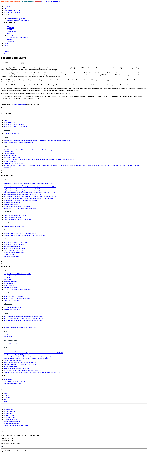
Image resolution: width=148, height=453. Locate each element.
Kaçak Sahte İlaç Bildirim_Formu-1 (14, 124)
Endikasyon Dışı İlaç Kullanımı (12, 202)
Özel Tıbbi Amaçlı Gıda (11, 340)
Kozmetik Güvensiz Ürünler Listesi (14, 226)
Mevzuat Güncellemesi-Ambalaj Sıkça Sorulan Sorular (20, 233)
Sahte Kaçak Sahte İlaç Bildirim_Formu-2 (16, 126)
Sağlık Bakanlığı (8, 379)
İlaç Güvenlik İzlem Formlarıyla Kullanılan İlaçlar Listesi (20, 208)
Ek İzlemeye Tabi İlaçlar (11, 204)
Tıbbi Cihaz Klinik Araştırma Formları (15, 215)
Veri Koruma (28, 1)
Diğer (5, 146)
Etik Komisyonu (8, 410)
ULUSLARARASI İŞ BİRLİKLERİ (12, 12)
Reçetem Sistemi (9, 152)
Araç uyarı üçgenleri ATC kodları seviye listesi (17, 289)
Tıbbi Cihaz (7, 212)
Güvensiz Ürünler (9, 254)
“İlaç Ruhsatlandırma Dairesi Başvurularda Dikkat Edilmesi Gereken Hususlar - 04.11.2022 (30, 198)
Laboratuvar (8, 324)
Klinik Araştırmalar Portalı (11, 419)
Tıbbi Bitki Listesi (8, 335)
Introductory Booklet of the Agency (14, 163)
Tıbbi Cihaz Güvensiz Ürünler (12, 217)
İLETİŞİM (6, 43)
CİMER (5, 399)
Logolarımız (7, 427)
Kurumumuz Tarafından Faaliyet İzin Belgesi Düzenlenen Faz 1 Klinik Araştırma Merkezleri (30, 357)
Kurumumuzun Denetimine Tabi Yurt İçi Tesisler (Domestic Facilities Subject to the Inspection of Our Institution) (37, 141)
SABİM (5, 401)
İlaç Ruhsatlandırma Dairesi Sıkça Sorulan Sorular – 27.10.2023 (22, 191)
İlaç (5, 53)
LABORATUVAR (11, 32)
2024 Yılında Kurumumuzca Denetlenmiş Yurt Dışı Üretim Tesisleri (23, 320)
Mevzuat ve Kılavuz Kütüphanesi (16, 18)
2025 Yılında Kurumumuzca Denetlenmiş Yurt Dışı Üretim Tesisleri (23, 317)
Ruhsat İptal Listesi (9, 283)
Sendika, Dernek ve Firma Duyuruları (14, 248)
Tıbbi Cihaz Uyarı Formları (11, 300)
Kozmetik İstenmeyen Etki (11, 133)
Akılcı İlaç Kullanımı (46, 1)
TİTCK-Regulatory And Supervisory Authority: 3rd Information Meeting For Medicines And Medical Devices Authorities (39, 159)
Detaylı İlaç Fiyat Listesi (10, 282)
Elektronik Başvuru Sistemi (11, 423)
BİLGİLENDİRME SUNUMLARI (12, 10)
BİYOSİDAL (10, 36)
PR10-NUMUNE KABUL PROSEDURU (14, 250)
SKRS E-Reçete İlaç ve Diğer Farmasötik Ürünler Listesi (20, 364)
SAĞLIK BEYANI (11, 41)
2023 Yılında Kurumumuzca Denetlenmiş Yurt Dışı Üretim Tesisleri (23, 318)
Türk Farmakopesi (9, 411)
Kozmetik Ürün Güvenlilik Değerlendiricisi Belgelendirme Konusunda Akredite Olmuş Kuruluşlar (32, 372)
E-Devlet (6, 395)
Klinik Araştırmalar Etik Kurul (12, 307)
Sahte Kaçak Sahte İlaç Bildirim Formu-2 (16, 242)
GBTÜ (5, 331)
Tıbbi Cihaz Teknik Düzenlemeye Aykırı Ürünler (18, 219)
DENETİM (9, 34)
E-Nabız (6, 393)
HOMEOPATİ (10, 39)
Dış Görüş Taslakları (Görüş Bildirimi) (18, 20)
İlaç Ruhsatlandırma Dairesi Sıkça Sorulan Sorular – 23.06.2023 (22, 195)
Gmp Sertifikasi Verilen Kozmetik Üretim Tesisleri (18, 143)
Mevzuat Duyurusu (10, 230)
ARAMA (6, 45)
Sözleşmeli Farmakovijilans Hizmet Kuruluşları (17, 368)
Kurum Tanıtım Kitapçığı (11, 161)
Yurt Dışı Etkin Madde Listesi (12, 276)
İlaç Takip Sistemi (9, 413)
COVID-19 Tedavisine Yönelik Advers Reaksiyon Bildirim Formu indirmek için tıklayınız (29, 150)
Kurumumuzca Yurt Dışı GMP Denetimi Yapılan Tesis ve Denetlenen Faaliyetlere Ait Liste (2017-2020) (34, 353)
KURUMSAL (7, 9)
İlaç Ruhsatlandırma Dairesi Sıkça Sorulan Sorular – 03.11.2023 (22, 189)
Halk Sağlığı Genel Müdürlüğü (12, 383)
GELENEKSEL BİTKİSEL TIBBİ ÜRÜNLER (17, 37)
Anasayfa (6, 52)
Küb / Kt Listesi (8, 280)
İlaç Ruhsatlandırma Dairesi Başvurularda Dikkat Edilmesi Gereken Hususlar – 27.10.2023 (30, 193)
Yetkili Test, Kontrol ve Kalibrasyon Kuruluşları (17, 298)
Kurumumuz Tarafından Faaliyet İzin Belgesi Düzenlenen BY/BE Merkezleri (26, 359)
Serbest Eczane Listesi (10, 366)
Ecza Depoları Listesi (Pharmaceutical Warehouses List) (20, 362)
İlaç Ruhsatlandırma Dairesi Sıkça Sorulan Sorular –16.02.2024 (22, 185)
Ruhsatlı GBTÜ (8, 337)
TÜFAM (38, 1)
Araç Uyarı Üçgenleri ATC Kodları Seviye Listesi (17, 274)
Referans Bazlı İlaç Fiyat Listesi (13, 361)
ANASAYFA (7, 7)
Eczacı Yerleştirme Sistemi (12, 421)
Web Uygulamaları (9, 154)
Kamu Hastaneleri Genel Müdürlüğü (14, 381)
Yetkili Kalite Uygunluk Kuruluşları (13, 296)
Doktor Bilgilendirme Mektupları (13, 246)
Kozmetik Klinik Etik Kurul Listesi (13, 309)
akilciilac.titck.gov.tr (20, 105)
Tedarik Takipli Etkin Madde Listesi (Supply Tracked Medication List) (24, 370)
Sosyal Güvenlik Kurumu (11, 385)
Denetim (6, 137)
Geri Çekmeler (11, 1)
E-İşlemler (7, 397)
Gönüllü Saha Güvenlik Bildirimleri (14, 252)
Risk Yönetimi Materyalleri (11, 256)
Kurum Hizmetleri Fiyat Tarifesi (13, 351)
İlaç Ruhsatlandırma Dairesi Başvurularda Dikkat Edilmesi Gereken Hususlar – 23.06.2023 (30, 196)
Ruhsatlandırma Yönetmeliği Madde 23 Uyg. (17, 206)
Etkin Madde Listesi (9, 285)
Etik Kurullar (8, 304)
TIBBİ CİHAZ (10, 28)
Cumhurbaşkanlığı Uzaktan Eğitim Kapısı (16, 425)
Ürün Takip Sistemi (9, 417)
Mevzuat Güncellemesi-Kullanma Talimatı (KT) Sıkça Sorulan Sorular (24, 235)
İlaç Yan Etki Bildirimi (10, 155)
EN (59, 1)
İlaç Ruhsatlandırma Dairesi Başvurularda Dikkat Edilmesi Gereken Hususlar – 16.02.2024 (30, 187)
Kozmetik (7, 130)
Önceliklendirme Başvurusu (12, 157)
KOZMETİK (10, 30)
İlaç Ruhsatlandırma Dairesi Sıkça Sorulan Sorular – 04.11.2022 (22, 200)
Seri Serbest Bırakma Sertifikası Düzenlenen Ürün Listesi (20, 327)
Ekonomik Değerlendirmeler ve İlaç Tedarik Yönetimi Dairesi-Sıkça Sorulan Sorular (28, 183)
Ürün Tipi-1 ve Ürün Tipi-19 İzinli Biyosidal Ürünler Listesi (20, 355)
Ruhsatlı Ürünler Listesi (10, 278)
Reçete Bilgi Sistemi (9, 122)
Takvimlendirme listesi (10, 287)
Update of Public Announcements (14, 258)
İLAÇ (8, 26)
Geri (8, 16)
